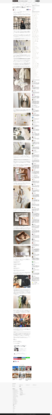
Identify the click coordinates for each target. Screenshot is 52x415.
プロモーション (19, 2)
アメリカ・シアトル (37, 57)
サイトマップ (21, 391)
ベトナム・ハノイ (33, 26)
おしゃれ (21, 5)
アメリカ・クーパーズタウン (34, 46)
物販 (37, 30)
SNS (32, 68)
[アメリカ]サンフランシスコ (15, 391)
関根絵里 (35, 140)
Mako (34, 264)
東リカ (34, 179)
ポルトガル (14, 408)
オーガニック (33, 78)
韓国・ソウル (33, 57)
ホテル (36, 52)
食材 (34, 31)
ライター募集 (21, 390)
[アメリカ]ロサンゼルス (15, 390)
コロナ (32, 31)
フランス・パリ (29, 5)
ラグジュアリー (33, 62)
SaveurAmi (35, 163)
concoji (34, 261)
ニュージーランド (36, 21)
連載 (32, 10)
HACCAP (33, 36)
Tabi (34, 145)
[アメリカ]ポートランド (15, 392)
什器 (36, 26)
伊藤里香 (35, 207)
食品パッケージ (37, 36)
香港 (37, 53)
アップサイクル (37, 31)
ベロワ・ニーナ (35, 188)
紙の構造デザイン (36, 105)
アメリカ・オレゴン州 (34, 41)
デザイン (37, 37)
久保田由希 (35, 113)
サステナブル (23, 5)
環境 (25, 5)
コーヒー (35, 20)
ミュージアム (33, 30)
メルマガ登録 (21, 392)
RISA (34, 247)
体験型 (37, 63)
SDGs (35, 30)
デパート (35, 63)
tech (37, 58)
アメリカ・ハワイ (33, 47)
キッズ (36, 62)
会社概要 (21, 389)
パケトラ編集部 (35, 282)
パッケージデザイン (34, 37)
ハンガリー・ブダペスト (34, 53)
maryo (34, 268)
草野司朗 (35, 198)
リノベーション (33, 52)
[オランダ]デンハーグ (15, 400)
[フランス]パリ (14, 397)
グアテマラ (35, 14)
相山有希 (35, 81)
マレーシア (33, 20)
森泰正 (34, 239)
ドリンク (33, 14)
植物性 (37, 41)
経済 (34, 15)
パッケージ (14, 2)
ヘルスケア (33, 63)
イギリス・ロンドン (34, 69)
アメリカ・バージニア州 (34, 25)
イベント (34, 68)
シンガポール (33, 42)
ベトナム (38, 14)
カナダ (32, 15)
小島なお (35, 120)
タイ (36, 15)
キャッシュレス (33, 58)
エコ (26, 5)
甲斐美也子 (35, 99)
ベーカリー (33, 21)
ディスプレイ (37, 47)
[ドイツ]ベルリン (14, 398)
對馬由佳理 (35, 150)
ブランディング (29, 2)
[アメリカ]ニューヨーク (15, 389)
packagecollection (36, 175)
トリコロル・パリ (36, 158)
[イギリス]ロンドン (15, 399)
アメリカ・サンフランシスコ (34, 74)
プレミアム (34, 2)
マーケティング (24, 2)
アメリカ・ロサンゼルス (34, 73)
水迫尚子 (35, 224)
